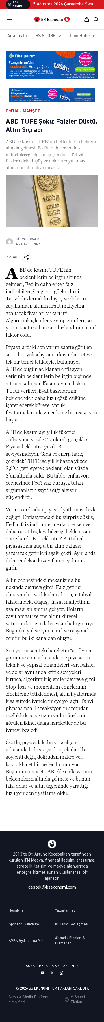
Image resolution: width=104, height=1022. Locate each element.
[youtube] (42, 973)
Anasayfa (17, 36)
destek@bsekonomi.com (52, 887)
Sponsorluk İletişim (24, 924)
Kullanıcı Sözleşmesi (72, 924)
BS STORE (45, 36)
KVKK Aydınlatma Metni (28, 941)
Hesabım (16, 910)
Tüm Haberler (83, 36)
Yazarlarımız (65, 910)
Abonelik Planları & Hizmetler (70, 940)
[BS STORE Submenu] (58, 36)
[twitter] (52, 973)
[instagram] (61, 973)
